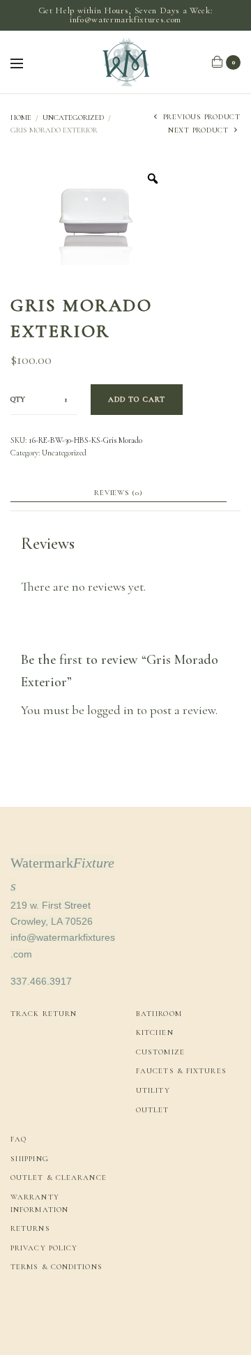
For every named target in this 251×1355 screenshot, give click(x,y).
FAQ (18, 1139)
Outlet (152, 1109)
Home (20, 117)
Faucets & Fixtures (181, 1070)
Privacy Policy (43, 1247)
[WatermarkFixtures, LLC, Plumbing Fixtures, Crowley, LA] (62, 1315)
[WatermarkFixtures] (125, 62)
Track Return (43, 1013)
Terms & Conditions (56, 1266)
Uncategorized (73, 117)
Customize (160, 1052)
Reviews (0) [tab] (118, 493)
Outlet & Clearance (58, 1177)
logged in (110, 710)
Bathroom (159, 1013)
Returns (30, 1228)
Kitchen (155, 1032)
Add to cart (136, 399)
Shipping (29, 1158)
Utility (153, 1090)
